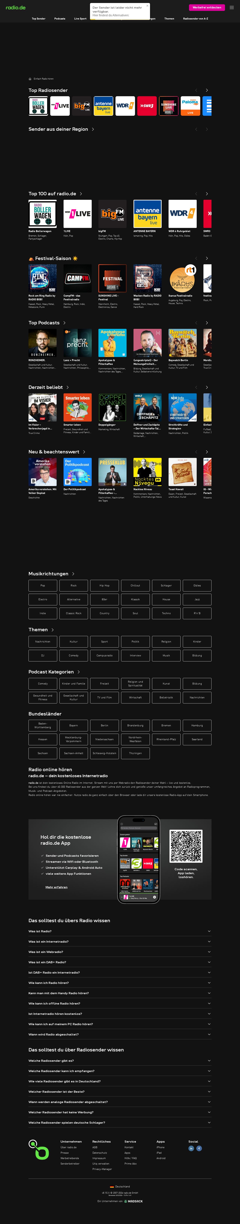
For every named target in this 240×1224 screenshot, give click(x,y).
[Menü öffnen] (232, 7)
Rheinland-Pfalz (166, 739)
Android (161, 1158)
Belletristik (166, 697)
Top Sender (38, 18)
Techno (166, 613)
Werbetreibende (70, 1158)
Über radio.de (68, 1147)
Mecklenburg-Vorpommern (73, 739)
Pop (42, 585)
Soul (135, 613)
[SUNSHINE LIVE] (168, 106)
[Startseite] (30, 78)
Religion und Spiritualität (135, 684)
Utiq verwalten (100, 1163)
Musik (166, 655)
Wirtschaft (135, 697)
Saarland (197, 739)
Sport (104, 641)
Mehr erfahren (57, 887)
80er (104, 599)
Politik (135, 641)
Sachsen (43, 753)
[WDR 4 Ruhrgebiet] (125, 106)
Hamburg (197, 725)
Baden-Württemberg (42, 725)
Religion (166, 641)
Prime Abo (130, 1163)
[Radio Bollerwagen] (38, 106)
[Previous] (196, 88)
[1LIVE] (60, 106)
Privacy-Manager (102, 1169)
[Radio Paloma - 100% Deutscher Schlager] (190, 106)
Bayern (73, 725)
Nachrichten (42, 641)
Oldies (197, 585)
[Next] (207, 88)
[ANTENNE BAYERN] (103, 106)
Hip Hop (104, 585)
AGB (94, 1147)
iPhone (160, 1147)
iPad (159, 1153)
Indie (43, 613)
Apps (127, 1153)
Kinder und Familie (73, 683)
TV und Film (104, 697)
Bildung (197, 655)
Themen (169, 18)
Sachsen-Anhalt (73, 753)
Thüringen (135, 753)
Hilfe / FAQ (130, 1158)
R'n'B (197, 613)
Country (104, 613)
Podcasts (59, 18)
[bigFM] (82, 106)
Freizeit (104, 683)
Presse (65, 1153)
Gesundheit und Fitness (42, 697)
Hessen (42, 739)
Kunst (166, 683)
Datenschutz (99, 1153)
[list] (120, 106)
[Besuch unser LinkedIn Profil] (191, 1148)
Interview (135, 655)
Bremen (166, 725)
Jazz (197, 599)
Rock (73, 585)
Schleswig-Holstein (104, 753)
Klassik (135, 599)
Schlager (166, 585)
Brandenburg (135, 725)
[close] (147, 9)
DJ (42, 655)
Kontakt (129, 1147)
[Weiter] (207, 192)
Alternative (73, 599)
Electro (42, 599)
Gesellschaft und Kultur (73, 697)
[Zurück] (196, 192)
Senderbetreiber (70, 1163)
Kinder (197, 641)
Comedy (73, 655)
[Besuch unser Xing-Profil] (199, 1148)
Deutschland (122, 1186)
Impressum (99, 1158)
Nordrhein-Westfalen (135, 739)
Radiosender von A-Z (195, 18)
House (166, 599)
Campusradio (105, 655)
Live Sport (80, 18)
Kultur (74, 641)
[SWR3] (147, 106)
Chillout (135, 585)
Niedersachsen (104, 739)
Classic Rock (73, 613)
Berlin (104, 725)
